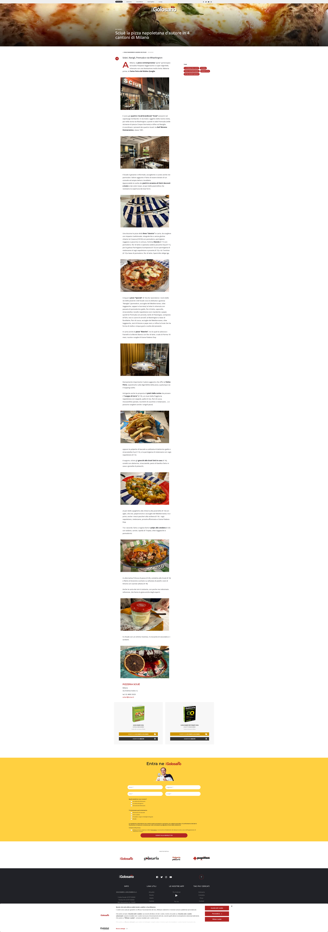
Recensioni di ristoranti (139, 812)
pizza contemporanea (192, 71)
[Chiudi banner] (231, 906)
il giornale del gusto (191, 68)
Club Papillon (150, 1)
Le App (160, 1)
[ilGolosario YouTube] (208, 2)
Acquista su (138, 739)
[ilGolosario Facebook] (203, 2)
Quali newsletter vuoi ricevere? (138, 799)
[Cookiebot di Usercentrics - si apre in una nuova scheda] (104, 928)
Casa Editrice (139, 1)
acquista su (138, 734)
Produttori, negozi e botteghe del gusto (143, 817)
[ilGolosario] (164, 9)
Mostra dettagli (120, 928)
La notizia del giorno (138, 803)
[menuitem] (151, 892)
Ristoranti (118, 29)
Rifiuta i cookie (217, 919)
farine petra (205, 71)
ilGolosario (119, 1)
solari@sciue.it (128, 697)
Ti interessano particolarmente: (138, 810)
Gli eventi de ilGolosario (139, 805)
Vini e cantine (136, 814)
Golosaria (129, 1)
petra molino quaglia (192, 74)
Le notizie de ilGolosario (139, 801)
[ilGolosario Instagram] (211, 2)
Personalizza (216, 913)
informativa (154, 830)
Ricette (134, 819)
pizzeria (203, 68)
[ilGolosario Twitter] (206, 2)
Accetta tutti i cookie (217, 908)
